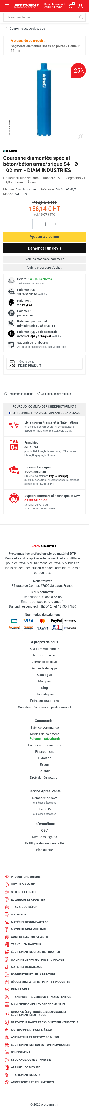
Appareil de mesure (25, 1067)
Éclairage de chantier (28, 899)
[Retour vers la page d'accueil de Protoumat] (27, 5)
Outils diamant (23, 884)
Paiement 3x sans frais (44, 745)
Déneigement (20, 1052)
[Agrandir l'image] (81, 136)
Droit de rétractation (44, 778)
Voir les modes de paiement (44, 259)
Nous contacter (44, 655)
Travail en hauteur (26, 944)
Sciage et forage (24, 892)
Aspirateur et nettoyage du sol (35, 1037)
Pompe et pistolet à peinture (33, 974)
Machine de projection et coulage (37, 959)
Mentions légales (44, 837)
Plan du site (44, 850)
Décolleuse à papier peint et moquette (40, 981)
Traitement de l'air (25, 1075)
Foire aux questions (44, 701)
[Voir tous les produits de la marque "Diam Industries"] (10, 151)
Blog (44, 688)
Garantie (44, 771)
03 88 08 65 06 (35, 500)
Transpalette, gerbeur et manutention (41, 996)
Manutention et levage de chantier (38, 1004)
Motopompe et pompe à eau (31, 1029)
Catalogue (44, 675)
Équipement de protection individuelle (40, 1044)
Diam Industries (26, 189)
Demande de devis (44, 662)
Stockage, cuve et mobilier (32, 1059)
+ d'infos (43, 294)
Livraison (44, 758)
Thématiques (44, 694)
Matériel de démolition (28, 929)
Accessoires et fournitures (32, 1082)
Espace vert (20, 989)
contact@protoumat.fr (48, 602)
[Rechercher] (81, 17)
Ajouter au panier (44, 236)
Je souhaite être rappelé (56, 393)
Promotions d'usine (26, 876)
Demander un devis (44, 248)
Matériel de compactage (29, 922)
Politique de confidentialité (44, 843)
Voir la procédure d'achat (44, 267)
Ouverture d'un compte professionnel (44, 707)
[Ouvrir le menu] (7, 6)
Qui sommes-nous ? (44, 649)
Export (44, 765)
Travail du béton (24, 907)
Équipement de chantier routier (35, 952)
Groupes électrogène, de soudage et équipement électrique (39, 1013)
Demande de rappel (44, 668)
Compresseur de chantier (30, 936)
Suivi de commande (44, 728)
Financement (44, 752)
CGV (44, 830)
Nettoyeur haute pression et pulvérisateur (44, 1022)
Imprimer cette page (21, 393)
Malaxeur (18, 914)
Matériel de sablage (26, 967)
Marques (44, 681)
